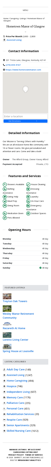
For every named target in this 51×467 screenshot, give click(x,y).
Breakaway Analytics (29, 460)
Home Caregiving (17, 380)
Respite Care (14, 419)
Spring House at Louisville (18, 351)
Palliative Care (15, 402)
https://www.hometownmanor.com (23, 69)
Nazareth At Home (14, 328)
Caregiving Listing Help (25, 452)
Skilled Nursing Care (19, 430)
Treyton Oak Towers (15, 301)
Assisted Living (15, 375)
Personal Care (15, 408)
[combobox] (25, 116)
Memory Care (15, 397)
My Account (34, 449)
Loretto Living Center (15, 339)
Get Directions (15, 121)
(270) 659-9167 (13, 64)
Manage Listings (18, 449)
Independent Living (18, 391)
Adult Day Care (16, 369)
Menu (25, 10)
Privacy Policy (16, 455)
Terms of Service (34, 455)
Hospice (11, 386)
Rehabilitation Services (20, 414)
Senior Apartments (18, 425)
